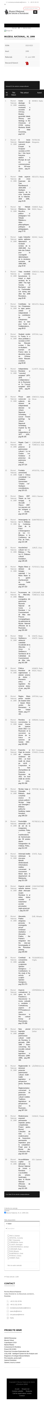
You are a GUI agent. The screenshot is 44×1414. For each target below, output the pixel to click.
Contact (22, 1396)
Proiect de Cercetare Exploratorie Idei (16, 1351)
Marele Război (9, 1345)
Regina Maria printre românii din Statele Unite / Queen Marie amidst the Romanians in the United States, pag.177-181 (24, 705)
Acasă (17, 1389)
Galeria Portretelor (10, 1360)
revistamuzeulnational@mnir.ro (17, 2)
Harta (12, 1318)
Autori (9, 1224)
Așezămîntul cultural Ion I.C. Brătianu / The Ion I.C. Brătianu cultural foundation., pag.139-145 (24, 554)
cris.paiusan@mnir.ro (17, 1314)
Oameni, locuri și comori (12, 1362)
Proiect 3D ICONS (10, 1349)
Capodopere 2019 (10, 1342)
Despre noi (25, 1389)
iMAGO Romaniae (10, 1338)
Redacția (29, 1391)
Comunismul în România (12, 1347)
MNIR (26, 1384)
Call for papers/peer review (22, 1393)
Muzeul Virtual (9, 1340)
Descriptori (10, 1228)
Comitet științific (17, 1391)
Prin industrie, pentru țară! (12, 1358)
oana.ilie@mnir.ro (16, 1311)
